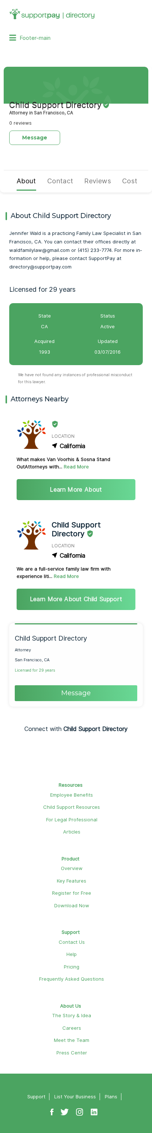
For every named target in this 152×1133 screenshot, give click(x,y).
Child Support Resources (71, 807)
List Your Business (75, 1096)
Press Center (71, 1053)
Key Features (71, 881)
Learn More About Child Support (76, 599)
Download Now (71, 905)
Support (71, 932)
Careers (71, 1028)
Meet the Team (71, 1040)
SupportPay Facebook (51, 1108)
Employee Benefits (71, 795)
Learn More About (76, 489)
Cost (129, 181)
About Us (70, 1006)
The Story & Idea (71, 1015)
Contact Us (72, 942)
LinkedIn (94, 1108)
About (26, 181)
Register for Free (71, 893)
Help (71, 954)
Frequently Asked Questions (71, 979)
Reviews (97, 181)
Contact (60, 181)
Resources (71, 785)
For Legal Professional (71, 819)
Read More (76, 467)
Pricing (71, 967)
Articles (71, 832)
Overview (72, 868)
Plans (111, 1096)
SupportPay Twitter (65, 1108)
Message (34, 137)
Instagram (79, 1108)
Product (70, 859)
